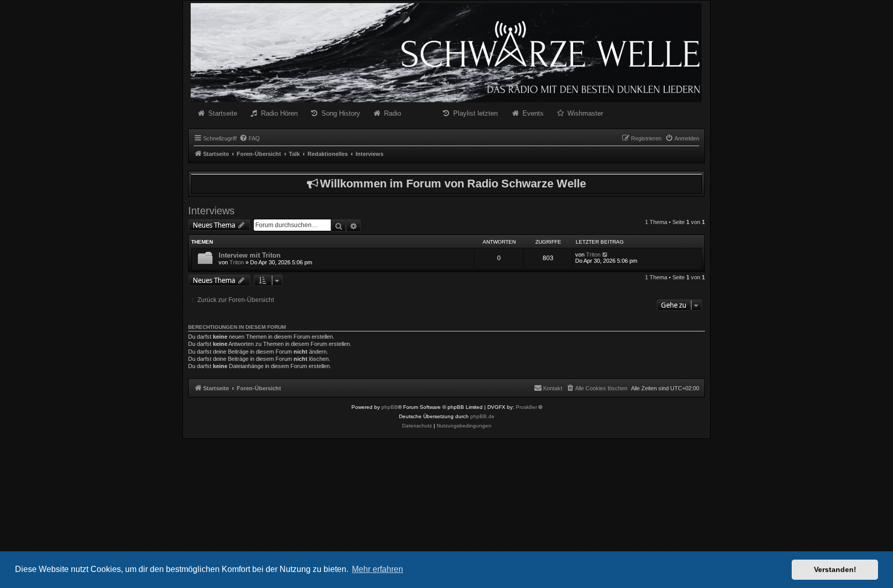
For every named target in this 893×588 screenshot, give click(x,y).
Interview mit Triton (250, 255)
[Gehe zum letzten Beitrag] (605, 254)
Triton (236, 262)
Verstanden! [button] (835, 569)
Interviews (211, 210)
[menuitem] (249, 138)
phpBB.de (482, 416)
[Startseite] (446, 52)
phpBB (389, 407)
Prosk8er (526, 407)
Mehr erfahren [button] (377, 569)
